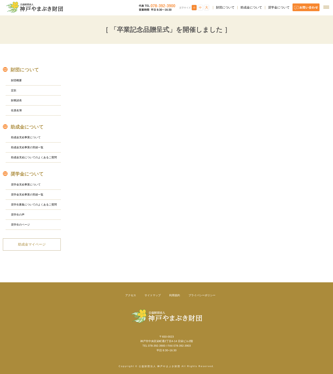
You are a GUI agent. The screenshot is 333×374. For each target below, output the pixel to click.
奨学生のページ (20, 224)
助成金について (251, 7)
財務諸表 (16, 100)
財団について (225, 7)
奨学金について (279, 7)
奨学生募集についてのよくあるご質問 (34, 204)
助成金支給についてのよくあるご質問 (34, 157)
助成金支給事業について (26, 137)
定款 (13, 90)
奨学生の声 (17, 214)
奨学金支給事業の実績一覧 (27, 194)
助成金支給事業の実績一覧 (27, 147)
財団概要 (16, 80)
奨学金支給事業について (26, 184)
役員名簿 (16, 110)
